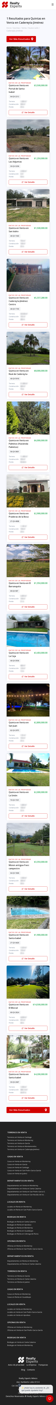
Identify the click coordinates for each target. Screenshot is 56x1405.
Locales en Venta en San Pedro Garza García (24, 1312)
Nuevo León (33, 28)
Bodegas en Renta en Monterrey (20, 1228)
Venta (24, 28)
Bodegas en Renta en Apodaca (19, 1225)
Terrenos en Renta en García (18, 1276)
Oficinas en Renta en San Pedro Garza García (25, 1249)
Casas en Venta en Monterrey (18, 1161)
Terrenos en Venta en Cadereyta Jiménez (23, 1149)
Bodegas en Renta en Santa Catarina (21, 1221)
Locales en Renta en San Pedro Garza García (24, 1209)
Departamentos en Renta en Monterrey (22, 1261)
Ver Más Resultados (19, 39)
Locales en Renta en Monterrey (19, 1206)
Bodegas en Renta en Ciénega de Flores (23, 1234)
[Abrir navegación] (52, 5)
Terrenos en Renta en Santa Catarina (21, 1279)
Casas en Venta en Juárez (17, 1173)
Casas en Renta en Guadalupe (19, 1297)
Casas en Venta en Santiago (18, 1167)
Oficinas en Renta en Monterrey (19, 1246)
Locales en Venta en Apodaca (18, 1315)
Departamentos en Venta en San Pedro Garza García (27, 1191)
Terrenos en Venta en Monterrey (20, 1140)
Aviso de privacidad (16, 1365)
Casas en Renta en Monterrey (18, 1294)
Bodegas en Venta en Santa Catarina (21, 1342)
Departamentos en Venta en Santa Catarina (24, 1188)
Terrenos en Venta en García (18, 1143)
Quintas (16, 28)
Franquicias (43, 1365)
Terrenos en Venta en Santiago (19, 1137)
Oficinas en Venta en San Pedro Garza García (25, 1330)
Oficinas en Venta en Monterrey (19, 1327)
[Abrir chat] (49, 1398)
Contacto (31, 1369)
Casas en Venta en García (17, 1164)
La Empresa (31, 1365)
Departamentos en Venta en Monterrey (22, 1185)
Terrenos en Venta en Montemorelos (21, 1146)
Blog (23, 1369)
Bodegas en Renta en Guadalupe (20, 1231)
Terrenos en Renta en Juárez (18, 1282)
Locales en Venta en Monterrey (19, 1309)
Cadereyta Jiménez (15, 30)
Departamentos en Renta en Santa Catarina (24, 1264)
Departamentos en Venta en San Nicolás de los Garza (28, 1194)
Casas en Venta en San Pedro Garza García (24, 1170)
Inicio (9, 28)
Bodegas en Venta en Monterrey (20, 1345)
